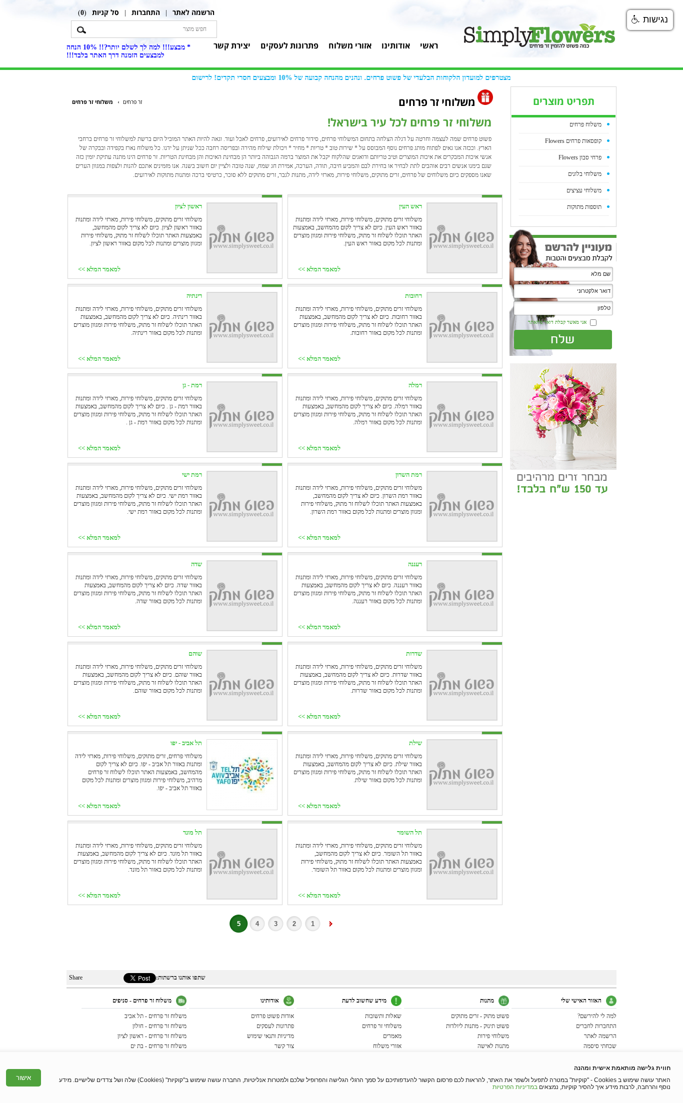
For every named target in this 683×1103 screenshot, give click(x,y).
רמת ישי (192, 474)
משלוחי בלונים (585, 173)
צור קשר (284, 1046)
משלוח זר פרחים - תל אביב (155, 1016)
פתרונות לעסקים (289, 45)
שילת (415, 743)
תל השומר (409, 832)
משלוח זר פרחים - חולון (159, 1026)
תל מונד (192, 832)
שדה (196, 564)
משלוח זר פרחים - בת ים (158, 1046)
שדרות (414, 653)
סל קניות (105, 12)
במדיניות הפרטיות (515, 1087)
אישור (23, 1078)
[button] (650, 20)
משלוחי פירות (493, 1036)
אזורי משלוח (350, 45)
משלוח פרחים (586, 124)
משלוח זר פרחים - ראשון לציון (152, 1036)
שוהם (195, 653)
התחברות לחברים (596, 1026)
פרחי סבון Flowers (580, 157)
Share (75, 977)
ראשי (429, 45)
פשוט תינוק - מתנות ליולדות (477, 1026)
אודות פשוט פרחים (272, 1016)
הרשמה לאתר (193, 12)
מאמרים (392, 1036)
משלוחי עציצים (584, 190)
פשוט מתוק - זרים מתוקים (480, 1016)
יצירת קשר (232, 45)
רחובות (413, 295)
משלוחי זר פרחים (382, 1026)
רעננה (415, 564)
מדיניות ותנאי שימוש (270, 1036)
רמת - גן (192, 385)
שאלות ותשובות (383, 1016)
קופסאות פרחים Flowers (573, 140)
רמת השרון (409, 474)
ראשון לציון (188, 206)
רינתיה (194, 295)
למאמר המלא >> (319, 269)
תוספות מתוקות (584, 206)
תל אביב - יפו (186, 743)
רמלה (415, 385)
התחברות (146, 12)
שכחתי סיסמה (600, 1046)
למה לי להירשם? (597, 1016)
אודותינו (396, 45)
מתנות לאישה (493, 1046)
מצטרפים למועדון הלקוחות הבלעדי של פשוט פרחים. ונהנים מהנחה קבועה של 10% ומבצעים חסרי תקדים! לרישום (360, 77)
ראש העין (410, 206)
